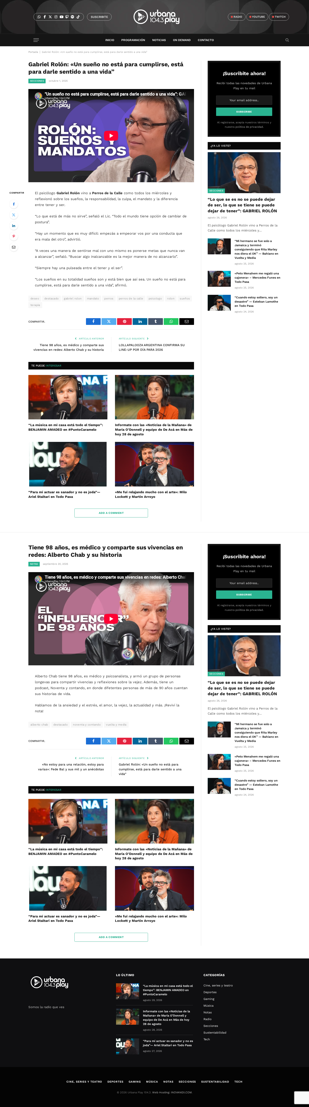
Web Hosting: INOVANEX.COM (172, 1092)
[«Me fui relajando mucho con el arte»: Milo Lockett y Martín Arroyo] (154, 464)
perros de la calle (131, 298)
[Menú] (36, 40)
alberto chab (39, 724)
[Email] (13, 247)
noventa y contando (87, 724)
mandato (93, 298)
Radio (207, 1019)
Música (208, 1005)
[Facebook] (13, 204)
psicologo (155, 298)
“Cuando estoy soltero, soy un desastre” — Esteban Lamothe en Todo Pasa (256, 301)
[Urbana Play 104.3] (161, 17)
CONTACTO (206, 40)
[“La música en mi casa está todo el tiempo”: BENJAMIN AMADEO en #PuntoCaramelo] (67, 397)
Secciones (37, 81)
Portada (33, 51)
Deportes (210, 992)
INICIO (109, 40)
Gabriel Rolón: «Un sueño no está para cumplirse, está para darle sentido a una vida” (150, 769)
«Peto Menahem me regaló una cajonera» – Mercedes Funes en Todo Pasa (257, 277)
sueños (185, 298)
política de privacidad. (249, 126)
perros (108, 298)
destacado (51, 298)
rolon (170, 298)
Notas (34, 564)
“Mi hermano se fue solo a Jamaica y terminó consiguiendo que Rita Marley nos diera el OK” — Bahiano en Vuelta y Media (256, 249)
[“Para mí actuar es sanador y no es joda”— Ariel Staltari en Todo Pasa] (67, 464)
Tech (206, 1039)
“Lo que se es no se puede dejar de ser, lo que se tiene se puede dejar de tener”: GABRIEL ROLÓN (242, 205)
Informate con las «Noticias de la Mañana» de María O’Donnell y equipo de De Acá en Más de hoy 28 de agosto (154, 429)
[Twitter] (13, 215)
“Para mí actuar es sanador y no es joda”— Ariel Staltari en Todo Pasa (64, 494)
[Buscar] (287, 40)
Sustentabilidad (214, 1032)
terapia (35, 305)
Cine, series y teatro (218, 985)
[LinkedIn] (13, 225)
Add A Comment (111, 512)
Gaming (208, 999)
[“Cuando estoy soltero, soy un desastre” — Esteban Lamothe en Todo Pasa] (219, 303)
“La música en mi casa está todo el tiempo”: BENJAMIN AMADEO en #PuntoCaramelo (65, 427)
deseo (34, 298)
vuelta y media (116, 724)
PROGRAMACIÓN (133, 40)
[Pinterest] (13, 236)
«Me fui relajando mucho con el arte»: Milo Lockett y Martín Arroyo (151, 494)
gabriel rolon (73, 298)
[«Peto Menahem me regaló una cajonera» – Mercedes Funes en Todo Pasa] (219, 279)
